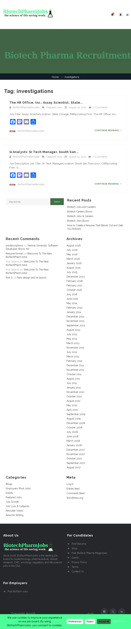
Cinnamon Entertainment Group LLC (61, 613)
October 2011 (74, 374)
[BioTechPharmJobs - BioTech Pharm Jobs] (34, 14)
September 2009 (76, 414)
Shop (74, 548)
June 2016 (72, 298)
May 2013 (72, 338)
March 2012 (73, 356)
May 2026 (72, 254)
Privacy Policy (79, 562)
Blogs (9, 484)
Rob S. (9, 277)
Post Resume (79, 543)
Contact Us (78, 571)
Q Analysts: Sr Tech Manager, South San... (43, 152)
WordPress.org (75, 498)
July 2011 (72, 383)
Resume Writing (14, 515)
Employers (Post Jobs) (18, 488)
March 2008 (73, 440)
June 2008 (72, 436)
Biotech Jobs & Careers (80, 216)
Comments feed (75, 493)
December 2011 (75, 365)
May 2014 (72, 303)
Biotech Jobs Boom (78, 220)
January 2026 (74, 263)
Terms (75, 566)
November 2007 (76, 454)
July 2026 (72, 250)
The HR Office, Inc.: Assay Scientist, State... (46, 102)
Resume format (14, 253)
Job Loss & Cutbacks (17, 506)
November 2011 (75, 369)
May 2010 (72, 405)
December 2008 (76, 423)
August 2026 (74, 245)
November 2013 (75, 321)
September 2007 (76, 463)
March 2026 (73, 258)
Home (55, 77)
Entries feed (73, 488)
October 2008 (74, 427)
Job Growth (12, 501)
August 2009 (74, 418)
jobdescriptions (14, 245)
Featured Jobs (54, 107)
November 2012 (75, 347)
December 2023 (76, 276)
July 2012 (72, 352)
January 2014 (74, 312)
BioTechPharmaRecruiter (26, 107)
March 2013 (73, 343)
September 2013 (76, 325)
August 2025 (73, 267)
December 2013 (75, 316)
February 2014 (74, 307)
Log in (70, 484)
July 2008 (72, 432)
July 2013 (72, 334)
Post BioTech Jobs (18, 591)
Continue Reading (107, 130)
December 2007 (76, 449)
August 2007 (74, 467)
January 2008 (74, 445)
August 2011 (73, 378)
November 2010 (75, 392)
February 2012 (74, 361)
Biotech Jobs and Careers (81, 207)
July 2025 (72, 272)
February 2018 (75, 281)
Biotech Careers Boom (79, 211)
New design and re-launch (31, 277)
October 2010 (74, 396)
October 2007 (74, 458)
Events (9, 493)
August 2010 (73, 401)
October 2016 (74, 290)
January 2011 (74, 387)
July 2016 (72, 294)
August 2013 (73, 330)
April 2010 (72, 409)
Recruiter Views (14, 510)
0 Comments (100, 107)
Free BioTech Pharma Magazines (89, 553)
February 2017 (74, 285)
